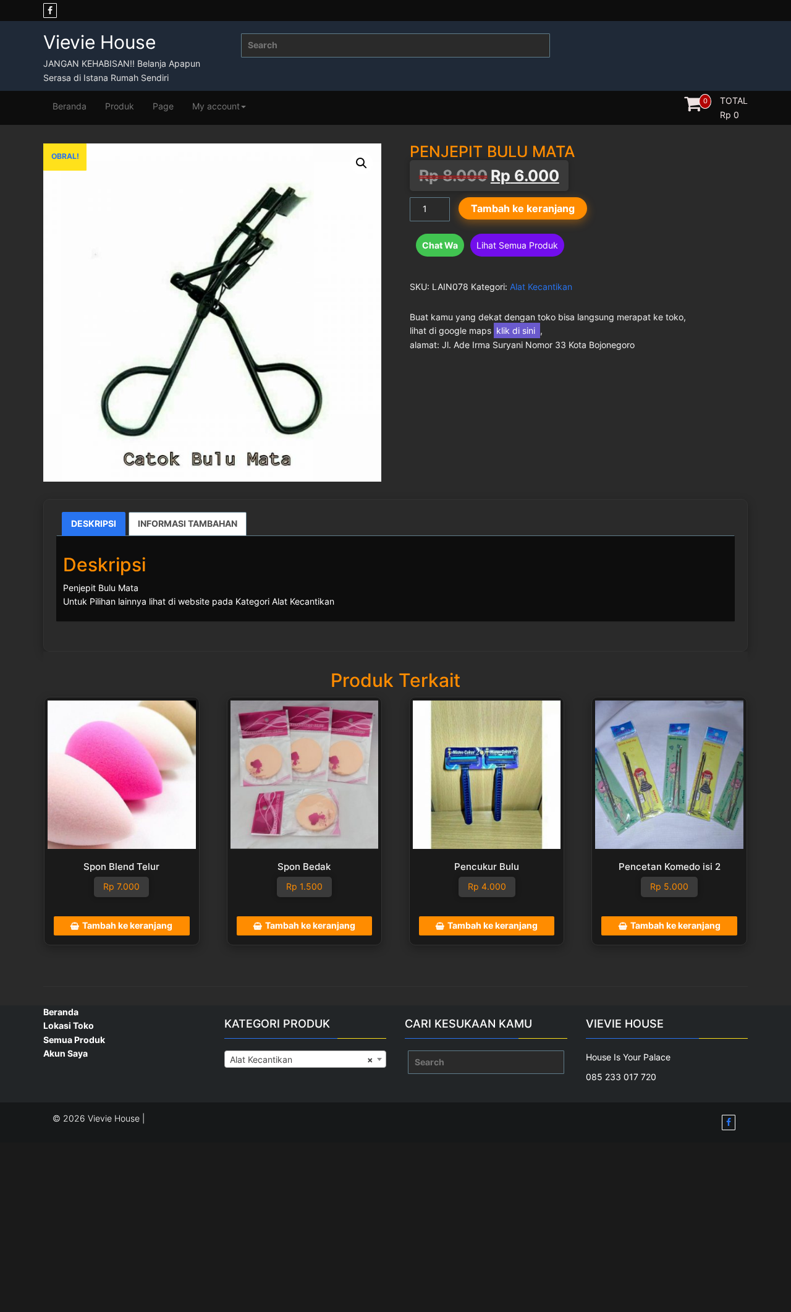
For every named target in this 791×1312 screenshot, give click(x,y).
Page (163, 106)
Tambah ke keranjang (523, 208)
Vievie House (99, 42)
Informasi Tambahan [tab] (187, 523)
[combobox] (305, 1059)
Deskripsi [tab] (93, 523)
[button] (361, 163)
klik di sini (517, 330)
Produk (119, 106)
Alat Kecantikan (541, 286)
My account (216, 106)
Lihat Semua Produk (517, 245)
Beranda (70, 106)
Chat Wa (440, 245)
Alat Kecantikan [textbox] (302, 1059)
